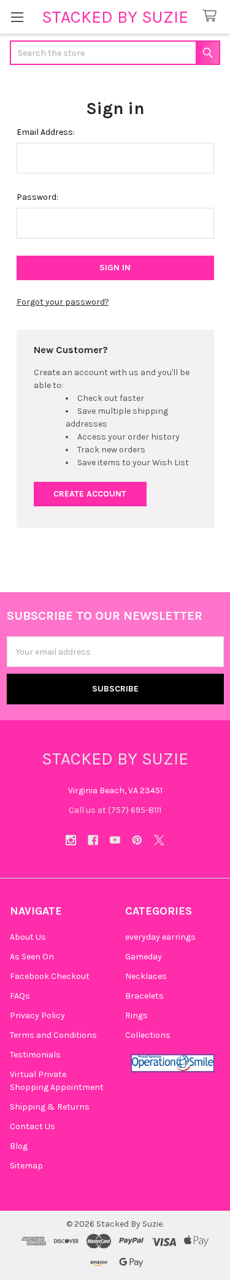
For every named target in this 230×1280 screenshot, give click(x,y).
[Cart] (212, 16)
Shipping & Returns (50, 1107)
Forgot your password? (63, 302)
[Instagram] (70, 840)
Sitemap (26, 1165)
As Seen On (32, 956)
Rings (136, 1015)
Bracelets (144, 996)
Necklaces (146, 976)
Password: (37, 197)
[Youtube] (115, 840)
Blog (19, 1146)
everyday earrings (160, 937)
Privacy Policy (37, 1015)
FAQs (20, 996)
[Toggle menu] (17, 17)
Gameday (143, 956)
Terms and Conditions (53, 1035)
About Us (28, 937)
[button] (172, 1063)
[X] (159, 840)
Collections (148, 1035)
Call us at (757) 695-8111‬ (115, 810)
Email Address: (46, 132)
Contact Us (32, 1126)
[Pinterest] (137, 840)
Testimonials (35, 1055)
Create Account (89, 494)
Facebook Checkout (50, 976)
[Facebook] (92, 840)
